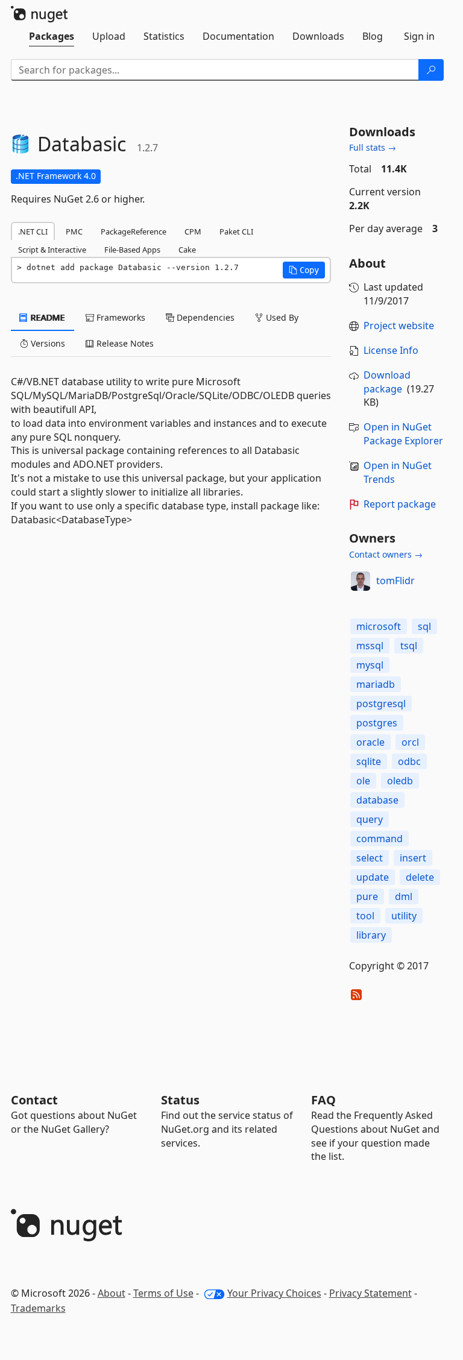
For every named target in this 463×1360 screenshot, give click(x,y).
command (379, 838)
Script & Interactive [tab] (52, 249)
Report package (400, 504)
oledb (400, 780)
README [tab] (46, 317)
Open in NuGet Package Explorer (403, 433)
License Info (391, 350)
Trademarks (38, 1308)
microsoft (378, 626)
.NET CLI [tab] (33, 231)
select (369, 857)
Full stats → (372, 147)
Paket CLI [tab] (236, 231)
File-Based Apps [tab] (132, 249)
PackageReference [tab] (133, 231)
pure (367, 896)
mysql (369, 665)
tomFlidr (395, 580)
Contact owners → (386, 554)
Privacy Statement (370, 1293)
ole (363, 780)
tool (365, 915)
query (369, 819)
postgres (376, 722)
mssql (369, 645)
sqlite (368, 761)
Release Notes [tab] (124, 343)
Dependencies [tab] (204, 317)
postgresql (381, 703)
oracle (370, 742)
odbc (409, 761)
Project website (399, 325)
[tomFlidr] (360, 581)
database (377, 800)
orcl (410, 742)
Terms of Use (163, 1293)
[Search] (431, 70)
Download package (387, 381)
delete (420, 877)
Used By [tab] (280, 317)
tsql (408, 645)
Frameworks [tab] (119, 317)
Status (180, 1100)
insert (413, 857)
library (371, 935)
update (372, 877)
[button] (304, 270)
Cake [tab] (187, 249)
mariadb (375, 684)
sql (424, 626)
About (111, 1293)
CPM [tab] (192, 231)
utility (404, 915)
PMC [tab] (74, 231)
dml (403, 896)
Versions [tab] (46, 343)
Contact (34, 1100)
